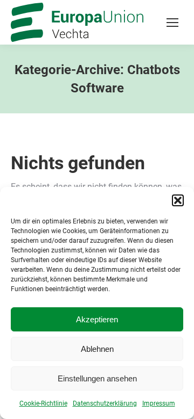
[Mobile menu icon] (172, 22)
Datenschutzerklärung (105, 403)
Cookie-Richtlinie (43, 403)
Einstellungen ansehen (97, 378)
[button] (177, 200)
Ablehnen (97, 348)
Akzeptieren (97, 319)
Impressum (158, 403)
